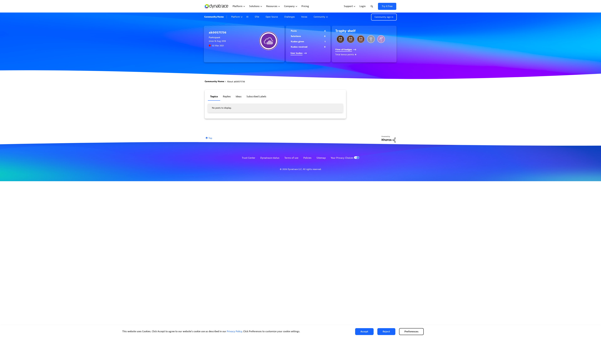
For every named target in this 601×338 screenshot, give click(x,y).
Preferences (411, 331)
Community (319, 16)
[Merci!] (381, 39)
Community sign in (384, 17)
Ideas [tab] (238, 96)
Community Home (214, 16)
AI (247, 16)
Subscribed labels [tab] (256, 96)
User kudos (296, 53)
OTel (257, 16)
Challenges (289, 16)
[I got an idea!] (371, 39)
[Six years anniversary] (350, 39)
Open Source (272, 16)
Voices (304, 16)
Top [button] (210, 138)
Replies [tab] (227, 96)
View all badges (343, 49)
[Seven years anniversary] (340, 39)
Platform (235, 16)
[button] (364, 331)
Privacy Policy (234, 331)
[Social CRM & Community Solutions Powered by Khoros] (389, 139)
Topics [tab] (214, 96)
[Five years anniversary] (361, 39)
